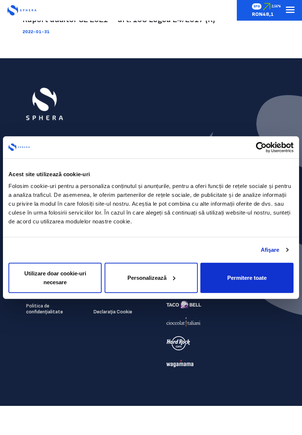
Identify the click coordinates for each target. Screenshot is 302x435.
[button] (290, 10)
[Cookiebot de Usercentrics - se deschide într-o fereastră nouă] (261, 147)
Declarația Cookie (113, 312)
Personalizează (146, 277)
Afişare (270, 250)
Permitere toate (247, 277)
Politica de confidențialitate (44, 309)
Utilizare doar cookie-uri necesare (55, 277)
